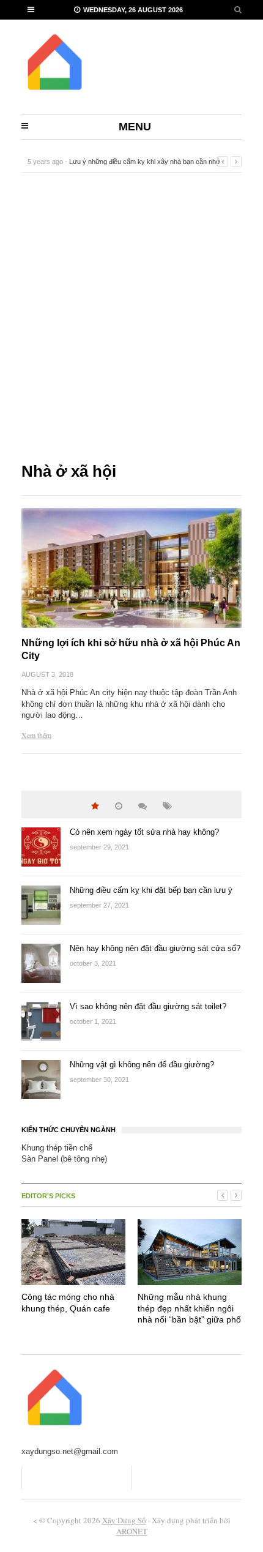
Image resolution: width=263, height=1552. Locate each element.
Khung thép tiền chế (56, 1147)
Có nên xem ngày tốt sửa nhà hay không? (144, 832)
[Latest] (118, 806)
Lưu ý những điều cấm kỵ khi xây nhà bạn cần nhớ (144, 161)
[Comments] (143, 806)
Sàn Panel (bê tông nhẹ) (64, 1158)
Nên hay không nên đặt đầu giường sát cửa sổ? (155, 948)
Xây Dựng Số (124, 1520)
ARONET (131, 1531)
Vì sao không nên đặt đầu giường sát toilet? (148, 1006)
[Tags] (167, 806)
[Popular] (95, 806)
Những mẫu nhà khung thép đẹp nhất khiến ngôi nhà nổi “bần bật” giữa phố (189, 1308)
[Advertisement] (131, 316)
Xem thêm (36, 735)
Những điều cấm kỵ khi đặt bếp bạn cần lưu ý (151, 890)
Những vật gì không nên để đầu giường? (142, 1064)
